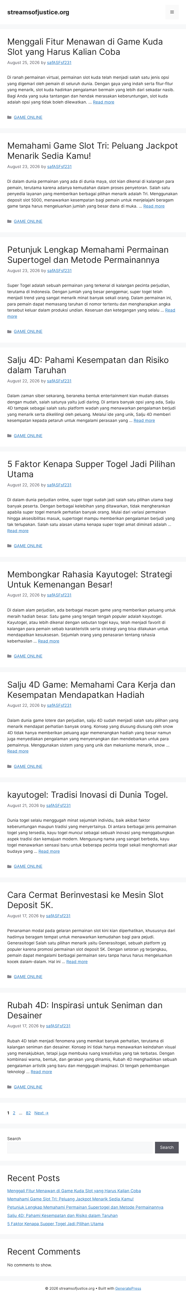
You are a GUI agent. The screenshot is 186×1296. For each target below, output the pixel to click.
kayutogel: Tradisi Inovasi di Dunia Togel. (87, 794)
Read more (103, 102)
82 (29, 1113)
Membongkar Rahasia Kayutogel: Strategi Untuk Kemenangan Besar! (89, 579)
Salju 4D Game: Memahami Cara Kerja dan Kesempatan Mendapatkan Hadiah (91, 689)
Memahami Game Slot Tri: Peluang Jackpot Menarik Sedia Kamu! (70, 1199)
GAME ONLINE (28, 117)
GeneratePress (128, 1288)
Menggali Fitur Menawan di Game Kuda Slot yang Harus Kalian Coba (85, 46)
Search (14, 1138)
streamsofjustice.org (38, 12)
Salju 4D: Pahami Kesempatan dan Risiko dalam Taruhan (62, 1215)
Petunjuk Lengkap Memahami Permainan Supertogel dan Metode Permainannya (88, 254)
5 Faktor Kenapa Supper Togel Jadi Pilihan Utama (55, 1223)
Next (41, 1113)
